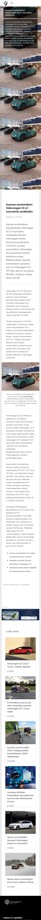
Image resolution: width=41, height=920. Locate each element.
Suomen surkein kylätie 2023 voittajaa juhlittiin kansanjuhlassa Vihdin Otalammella (18, 752)
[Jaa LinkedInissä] (20, 591)
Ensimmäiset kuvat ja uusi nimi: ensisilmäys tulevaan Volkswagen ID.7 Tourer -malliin (19, 707)
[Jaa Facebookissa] (12, 591)
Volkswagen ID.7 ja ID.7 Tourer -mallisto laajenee (18, 665)
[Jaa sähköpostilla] (28, 591)
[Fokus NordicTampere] (20, 615)
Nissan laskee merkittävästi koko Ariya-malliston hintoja (20, 880)
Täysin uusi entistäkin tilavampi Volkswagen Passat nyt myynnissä (17, 840)
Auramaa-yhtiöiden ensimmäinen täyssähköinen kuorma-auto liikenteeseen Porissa (20, 797)
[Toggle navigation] (12, 3)
